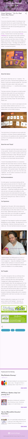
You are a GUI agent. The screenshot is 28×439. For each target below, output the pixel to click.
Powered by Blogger (15, 433)
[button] (26, 14)
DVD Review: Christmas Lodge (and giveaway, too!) (10, 393)
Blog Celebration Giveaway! (8, 375)
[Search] (26, 3)
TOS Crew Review (20, 330)
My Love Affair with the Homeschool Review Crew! (10, 413)
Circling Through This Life (14, 4)
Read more (24, 388)
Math (12, 330)
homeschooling (5, 330)
